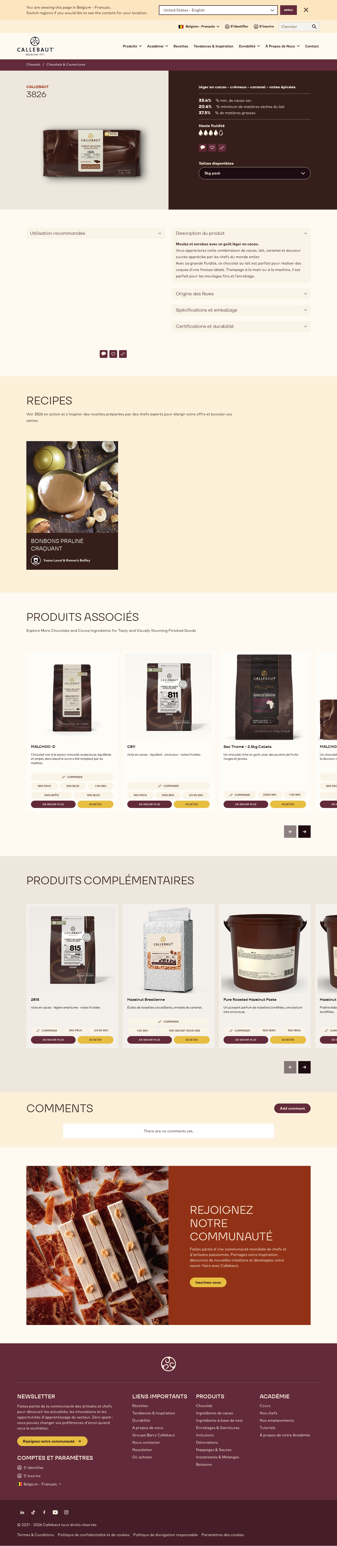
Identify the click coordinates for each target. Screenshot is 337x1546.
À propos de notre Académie (285, 1435)
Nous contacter (146, 1442)
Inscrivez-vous (208, 1282)
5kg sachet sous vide (184, 1030)
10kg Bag (168, 795)
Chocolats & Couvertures (66, 64)
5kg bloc (73, 786)
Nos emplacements (277, 1420)
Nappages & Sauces (214, 1449)
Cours (265, 1405)
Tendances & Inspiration (213, 46)
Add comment (292, 1108)
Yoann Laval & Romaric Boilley (66, 560)
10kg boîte (51, 795)
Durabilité (141, 1420)
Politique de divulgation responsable (165, 1534)
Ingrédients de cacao (214, 1413)
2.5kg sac (270, 794)
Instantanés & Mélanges (217, 1457)
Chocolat (33, 64)
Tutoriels (267, 1427)
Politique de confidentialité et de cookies (94, 1534)
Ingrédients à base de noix (219, 1420)
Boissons (204, 1464)
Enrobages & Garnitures (217, 1427)
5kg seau (269, 1030)
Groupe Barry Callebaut (153, 1435)
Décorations (207, 1442)
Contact (312, 46)
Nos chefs (268, 1413)
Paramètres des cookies (223, 1534)
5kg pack (44, 786)
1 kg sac (101, 786)
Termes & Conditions (35, 1534)
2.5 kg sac (196, 795)
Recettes (181, 46)
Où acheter (142, 1457)
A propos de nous (147, 1427)
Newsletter (142, 1449)
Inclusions (205, 1435)
